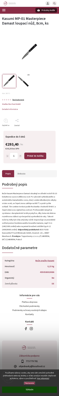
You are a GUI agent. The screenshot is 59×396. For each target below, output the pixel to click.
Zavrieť (48, 130)
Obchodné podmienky (29, 306)
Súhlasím (29, 389)
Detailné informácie (10, 109)
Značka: (11, 104)
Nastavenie (29, 383)
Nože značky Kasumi (44, 260)
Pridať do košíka (35, 156)
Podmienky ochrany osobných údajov (29, 310)
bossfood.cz (31, 328)
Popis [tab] (8, 173)
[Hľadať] (54, 3)
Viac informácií (43, 378)
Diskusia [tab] (21, 173)
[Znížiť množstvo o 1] (7, 156)
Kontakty (29, 314)
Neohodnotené (18, 100)
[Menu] (4, 10)
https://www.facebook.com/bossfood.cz (25, 328)
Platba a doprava (29, 302)
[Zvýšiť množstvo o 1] (20, 156)
